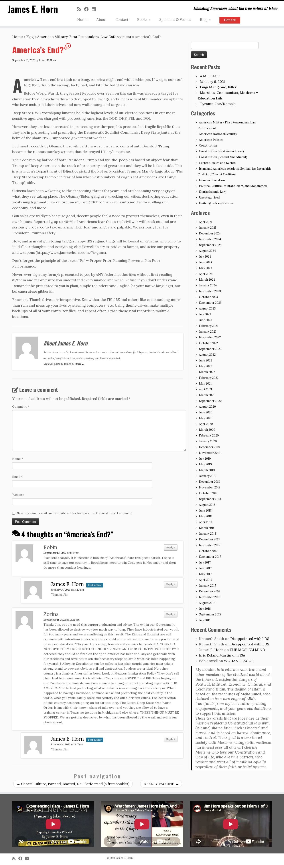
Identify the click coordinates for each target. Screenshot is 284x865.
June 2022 (205, 360)
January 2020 (208, 441)
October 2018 (208, 493)
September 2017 (210, 557)
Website (18, 495)
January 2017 (207, 585)
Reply (170, 547)
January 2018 (207, 534)
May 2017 (205, 574)
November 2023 (210, 291)
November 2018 (209, 487)
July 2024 (205, 256)
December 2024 (210, 233)
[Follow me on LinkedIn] (95, 9)
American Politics (211, 140)
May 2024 (205, 268)
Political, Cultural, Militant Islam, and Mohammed (233, 186)
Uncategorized (209, 197)
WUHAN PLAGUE (239, 661)
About (101, 20)
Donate (230, 20)
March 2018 (207, 528)
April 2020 (206, 424)
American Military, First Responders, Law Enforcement (84, 36)
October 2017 (208, 551)
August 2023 (207, 308)
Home (82, 20)
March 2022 (207, 372)
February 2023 (209, 326)
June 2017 (205, 568)
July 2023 (205, 314)
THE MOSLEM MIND (247, 649)
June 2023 (205, 320)
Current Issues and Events (217, 163)
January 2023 (208, 331)
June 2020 (205, 412)
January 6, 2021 (212, 81)
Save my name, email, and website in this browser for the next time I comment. (75, 513)
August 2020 (207, 407)
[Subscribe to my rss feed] (80, 9)
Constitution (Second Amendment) (223, 157)
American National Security (218, 134)
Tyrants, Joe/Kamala (218, 103)
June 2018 (205, 510)
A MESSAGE (210, 76)
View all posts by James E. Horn (63, 363)
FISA (241, 655)
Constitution (208, 145)
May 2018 (205, 516)
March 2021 (207, 395)
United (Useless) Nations (216, 203)
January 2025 (208, 228)
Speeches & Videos (175, 20)
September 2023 (210, 303)
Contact (121, 20)
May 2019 (205, 464)
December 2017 (209, 539)
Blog (204, 20)
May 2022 (205, 366)
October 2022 (208, 343)
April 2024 (206, 274)
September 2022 (210, 349)
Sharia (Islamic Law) (213, 192)
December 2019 (209, 447)
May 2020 (205, 418)
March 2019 (207, 470)
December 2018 (209, 482)
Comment (20, 407)
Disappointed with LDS (249, 638)
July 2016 (205, 609)
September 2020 (210, 401)
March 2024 (207, 280)
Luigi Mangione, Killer (218, 87)
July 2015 (205, 620)
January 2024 (208, 285)
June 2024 (205, 262)
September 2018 (210, 499)
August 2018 (207, 505)
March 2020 (207, 430)
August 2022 (207, 355)
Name (17, 459)
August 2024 (207, 251)
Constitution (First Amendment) (221, 151)
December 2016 (209, 591)
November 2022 (210, 337)
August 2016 (207, 603)
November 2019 (210, 453)
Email (17, 477)
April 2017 (205, 580)
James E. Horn (33, 9)
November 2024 (210, 239)
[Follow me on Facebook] (88, 9)
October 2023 (208, 297)
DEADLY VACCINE (161, 784)
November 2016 (210, 597)
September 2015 (210, 614)
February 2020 (209, 435)
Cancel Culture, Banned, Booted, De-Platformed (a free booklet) (73, 784)
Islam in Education (212, 180)
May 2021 (205, 383)
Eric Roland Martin (215, 655)
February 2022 (209, 378)
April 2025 (206, 222)
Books (142, 20)
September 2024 (210, 245)
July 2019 (205, 458)
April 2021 (205, 389)
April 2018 (205, 522)
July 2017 (205, 562)
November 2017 (209, 545)
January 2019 (207, 476)
